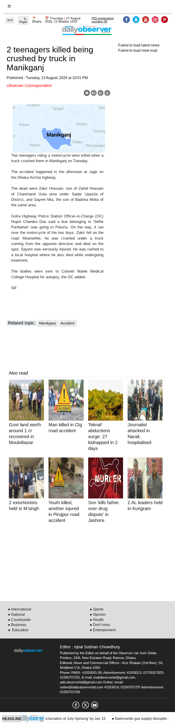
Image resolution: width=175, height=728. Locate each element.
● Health (97, 620)
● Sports (96, 609)
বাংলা (10, 20)
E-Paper (23, 20)
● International (19, 609)
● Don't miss (100, 625)
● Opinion (98, 614)
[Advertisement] (88, 561)
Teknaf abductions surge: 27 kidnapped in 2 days (103, 436)
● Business (17, 625)
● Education (18, 630)
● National (16, 614)
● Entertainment (103, 630)
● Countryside (19, 620)
